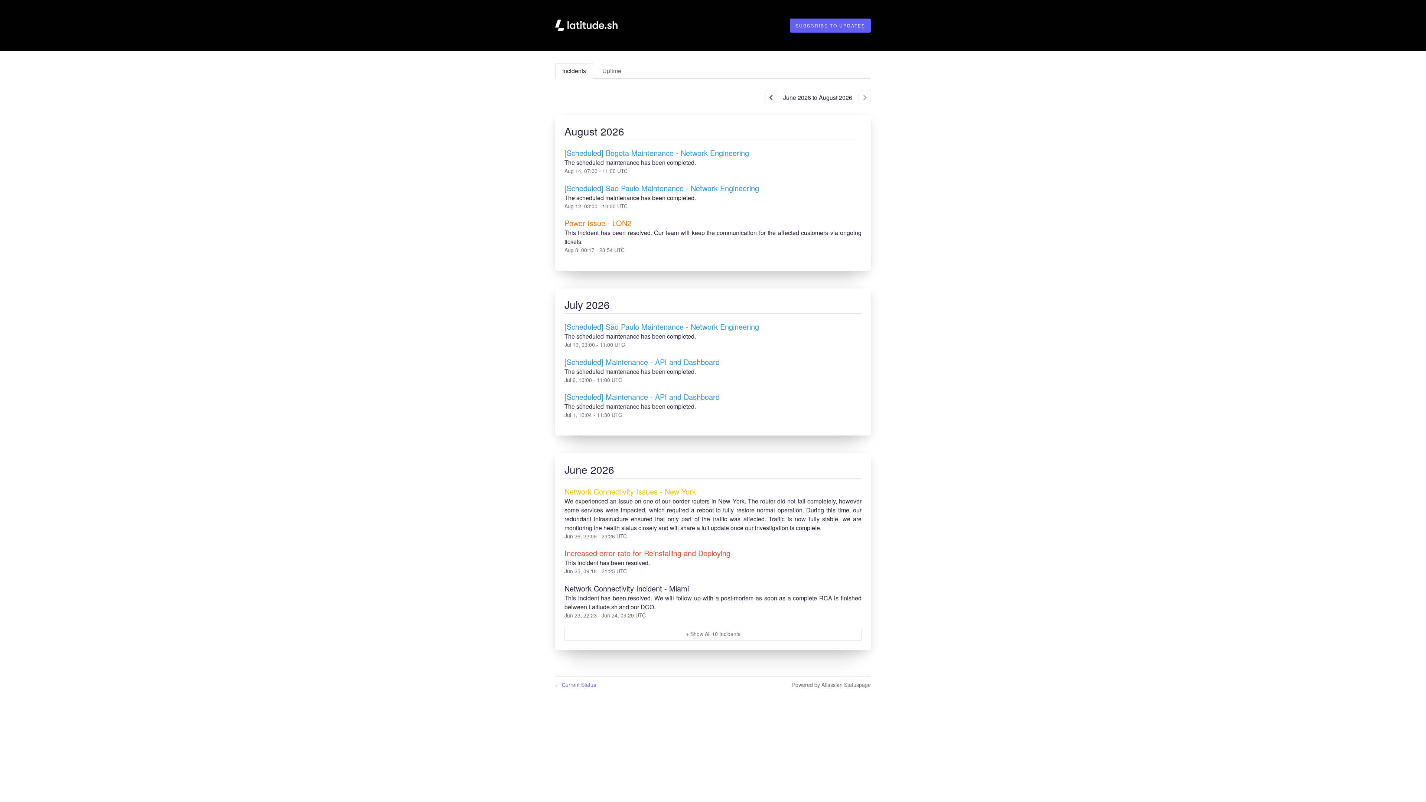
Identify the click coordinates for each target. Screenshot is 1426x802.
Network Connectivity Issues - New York (630, 491)
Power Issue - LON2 (597, 223)
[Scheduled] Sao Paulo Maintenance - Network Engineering (661, 188)
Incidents (574, 70)
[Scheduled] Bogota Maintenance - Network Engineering (656, 152)
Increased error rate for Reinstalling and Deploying (647, 553)
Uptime (611, 70)
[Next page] (864, 97)
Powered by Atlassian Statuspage (831, 684)
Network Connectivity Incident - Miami (626, 588)
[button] (830, 26)
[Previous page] (771, 97)
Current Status (575, 684)
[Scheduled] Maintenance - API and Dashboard (642, 361)
